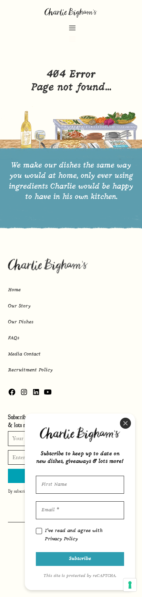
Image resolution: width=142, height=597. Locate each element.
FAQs (13, 338)
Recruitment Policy (30, 370)
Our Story (19, 306)
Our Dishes (20, 322)
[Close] (125, 423)
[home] (71, 12)
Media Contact (24, 354)
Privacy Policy (61, 539)
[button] (72, 32)
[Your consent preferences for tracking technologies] (129, 584)
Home (14, 290)
